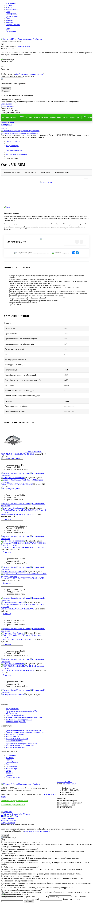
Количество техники (71, 899)
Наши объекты (12, 9)
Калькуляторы (12, 16)
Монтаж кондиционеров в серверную (21, 743)
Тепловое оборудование (16, 722)
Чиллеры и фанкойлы (15, 715)
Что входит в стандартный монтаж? (18, 881)
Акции (4, 129)
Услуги (9, 7)
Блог (8, 12)
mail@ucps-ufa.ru (69, 784)
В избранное (18, 478)
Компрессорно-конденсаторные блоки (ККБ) (24, 717)
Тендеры (9, 20)
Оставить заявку (8, 106)
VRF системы (11, 713)
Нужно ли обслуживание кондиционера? (21, 860)
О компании (11, 3)
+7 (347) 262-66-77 (64, 782)
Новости (9, 22)
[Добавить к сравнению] (86, 186)
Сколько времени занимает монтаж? (19, 856)
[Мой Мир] (77, 252)
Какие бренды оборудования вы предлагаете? (23, 890)
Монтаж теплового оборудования (20, 745)
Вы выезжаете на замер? (14, 885)
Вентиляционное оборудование (19, 720)
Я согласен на (23, 74)
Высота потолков (78, 897)
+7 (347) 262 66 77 (8, 820)
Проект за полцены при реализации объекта (19, 133)
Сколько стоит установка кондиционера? (21, 849)
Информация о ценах (41, 253)
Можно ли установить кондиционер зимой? (22, 876)
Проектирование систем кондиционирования (24, 732)
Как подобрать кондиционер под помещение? (23, 842)
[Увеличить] (46, 182)
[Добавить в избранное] (86, 180)
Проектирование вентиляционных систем (23, 730)
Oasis (66, 334)
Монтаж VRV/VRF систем (17, 739)
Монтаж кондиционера (15, 734)
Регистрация (11, 31)
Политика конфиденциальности (14, 801)
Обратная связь (7, 818)
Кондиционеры (12, 709)
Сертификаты (11, 14)
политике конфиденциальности (37, 831)
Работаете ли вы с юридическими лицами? (21, 867)
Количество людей (31, 899)
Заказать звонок (23, 46)
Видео (8, 18)
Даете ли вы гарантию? (13, 872)
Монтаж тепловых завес (16, 747)
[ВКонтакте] (73, 252)
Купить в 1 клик (23, 473)
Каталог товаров (8, 122)
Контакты (10, 5)
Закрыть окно (6, 104)
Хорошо (5, 835)
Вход (8, 29)
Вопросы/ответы (13, 25)
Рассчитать (29, 902)
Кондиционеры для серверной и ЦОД (21, 711)
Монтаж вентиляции (14, 741)
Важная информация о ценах (13, 805)
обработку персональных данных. (29, 74)
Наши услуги (6, 125)
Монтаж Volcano (12, 736)
